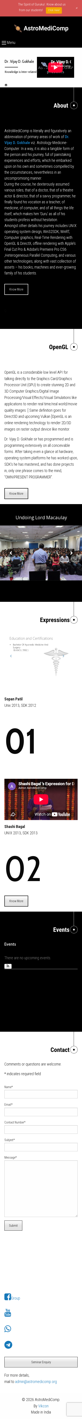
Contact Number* (14, 1122)
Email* (8, 1104)
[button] (8, 966)
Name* (8, 1087)
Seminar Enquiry (41, 1362)
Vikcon (43, 1406)
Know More (16, 289)
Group (15, 1298)
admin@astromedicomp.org (36, 1381)
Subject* (9, 1140)
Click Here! (54, 10)
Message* (10, 1157)
